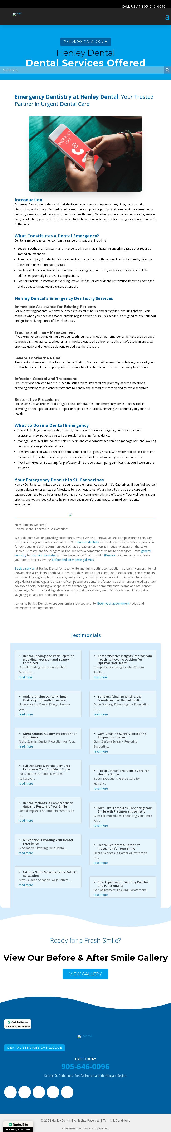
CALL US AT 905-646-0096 (144, 6)
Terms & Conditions (116, 1120)
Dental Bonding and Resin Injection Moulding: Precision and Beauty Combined (48, 659)
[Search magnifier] (167, 70)
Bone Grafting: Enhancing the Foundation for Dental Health (119, 698)
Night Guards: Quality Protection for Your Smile (50, 735)
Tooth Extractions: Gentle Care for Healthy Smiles (123, 772)
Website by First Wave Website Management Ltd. (85, 1128)
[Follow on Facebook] (10, 1092)
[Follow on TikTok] (53, 1092)
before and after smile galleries (73, 560)
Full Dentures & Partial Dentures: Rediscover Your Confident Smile (47, 767)
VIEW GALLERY (85, 974)
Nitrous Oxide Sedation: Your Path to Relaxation (50, 874)
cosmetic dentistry (43, 555)
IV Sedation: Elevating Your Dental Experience (48, 841)
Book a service (25, 568)
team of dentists (88, 542)
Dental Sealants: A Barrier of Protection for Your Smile (119, 846)
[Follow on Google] (39, 1092)
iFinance (109, 555)
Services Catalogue (85, 41)
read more (26, 677)
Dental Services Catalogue (34, 1047)
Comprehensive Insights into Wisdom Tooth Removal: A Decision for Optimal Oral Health (125, 659)
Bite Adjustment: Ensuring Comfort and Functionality (124, 884)
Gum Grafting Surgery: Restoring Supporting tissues (122, 735)
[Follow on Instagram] (24, 1092)
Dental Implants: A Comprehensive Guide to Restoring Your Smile (48, 804)
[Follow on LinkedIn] (67, 1092)
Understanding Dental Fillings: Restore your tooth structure (45, 698)
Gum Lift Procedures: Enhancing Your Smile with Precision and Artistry (125, 809)
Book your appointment (113, 603)
